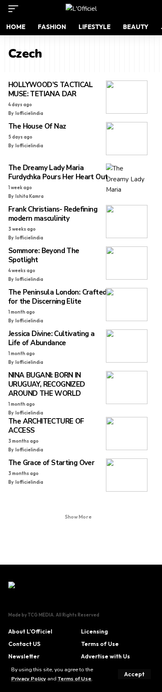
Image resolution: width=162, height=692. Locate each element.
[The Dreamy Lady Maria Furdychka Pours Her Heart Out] (126, 180)
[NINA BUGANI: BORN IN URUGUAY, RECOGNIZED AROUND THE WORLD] (126, 387)
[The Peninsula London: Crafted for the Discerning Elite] (126, 304)
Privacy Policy (28, 678)
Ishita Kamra (29, 196)
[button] (134, 674)
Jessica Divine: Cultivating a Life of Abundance (51, 338)
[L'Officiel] (81, 8)
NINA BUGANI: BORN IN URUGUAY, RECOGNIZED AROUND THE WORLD (46, 384)
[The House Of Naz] (126, 138)
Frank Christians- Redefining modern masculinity (52, 214)
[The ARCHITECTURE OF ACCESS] (126, 433)
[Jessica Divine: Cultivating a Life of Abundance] (126, 346)
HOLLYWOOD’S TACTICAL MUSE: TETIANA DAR (50, 89)
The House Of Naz (37, 126)
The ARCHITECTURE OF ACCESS (46, 426)
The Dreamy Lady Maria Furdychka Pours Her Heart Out (58, 172)
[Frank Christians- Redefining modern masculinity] (126, 221)
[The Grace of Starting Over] (126, 475)
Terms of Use (74, 678)
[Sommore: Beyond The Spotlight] (126, 263)
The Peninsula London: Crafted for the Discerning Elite (57, 297)
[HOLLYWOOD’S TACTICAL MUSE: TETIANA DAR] (126, 97)
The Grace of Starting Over (51, 463)
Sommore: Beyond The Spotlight (43, 255)
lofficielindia (29, 113)
